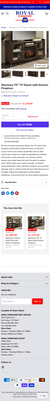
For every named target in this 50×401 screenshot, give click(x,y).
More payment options (25, 130)
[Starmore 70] (6, 74)
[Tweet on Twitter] (7, 193)
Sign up (37, 301)
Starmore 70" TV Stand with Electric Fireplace (36, 240)
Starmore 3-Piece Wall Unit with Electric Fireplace (13, 240)
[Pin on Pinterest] (17, 193)
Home (3, 28)
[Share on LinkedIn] (12, 193)
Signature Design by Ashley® (16, 95)
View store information (11, 141)
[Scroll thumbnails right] (47, 74)
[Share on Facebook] (3, 193)
